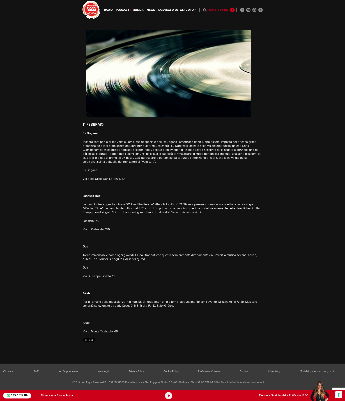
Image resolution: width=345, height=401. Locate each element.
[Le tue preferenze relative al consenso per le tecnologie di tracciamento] (338, 394)
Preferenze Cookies (209, 371)
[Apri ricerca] (204, 10)
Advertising (274, 371)
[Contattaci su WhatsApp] (254, 10)
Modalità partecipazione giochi (317, 371)
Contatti (244, 371)
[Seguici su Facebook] (242, 10)
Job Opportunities (68, 371)
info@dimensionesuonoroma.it (247, 382)
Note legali (103, 371)
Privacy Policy (136, 371)
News (151, 10)
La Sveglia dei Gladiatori (177, 10)
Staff (36, 371)
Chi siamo (8, 371)
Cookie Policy (171, 371)
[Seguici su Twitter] (260, 10)
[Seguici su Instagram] (248, 10)
